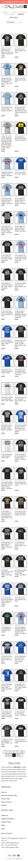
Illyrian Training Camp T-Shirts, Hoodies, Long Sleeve (21, 484)
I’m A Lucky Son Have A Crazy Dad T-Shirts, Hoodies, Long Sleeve (20, 513)
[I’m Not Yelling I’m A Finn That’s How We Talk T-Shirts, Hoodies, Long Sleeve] (7, 247)
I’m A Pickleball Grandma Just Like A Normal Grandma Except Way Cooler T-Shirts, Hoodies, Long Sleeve (6, 515)
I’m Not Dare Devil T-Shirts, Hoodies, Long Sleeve (20, 599)
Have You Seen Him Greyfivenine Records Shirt (20, 80)
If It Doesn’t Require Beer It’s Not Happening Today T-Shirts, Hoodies (7, 343)
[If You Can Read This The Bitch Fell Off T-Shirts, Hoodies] (7, 445)
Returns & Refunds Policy (9, 795)
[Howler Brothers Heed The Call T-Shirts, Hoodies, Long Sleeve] (7, 98)
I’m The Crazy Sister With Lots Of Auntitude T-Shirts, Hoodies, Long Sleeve (7, 313)
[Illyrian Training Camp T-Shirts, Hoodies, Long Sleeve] (21, 473)
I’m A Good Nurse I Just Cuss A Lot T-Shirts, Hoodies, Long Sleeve (20, 545)
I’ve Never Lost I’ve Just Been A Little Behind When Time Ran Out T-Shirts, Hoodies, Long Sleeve (21, 314)
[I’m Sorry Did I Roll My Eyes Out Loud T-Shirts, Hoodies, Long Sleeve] (21, 274)
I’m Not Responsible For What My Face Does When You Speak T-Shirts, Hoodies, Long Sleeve (21, 111)
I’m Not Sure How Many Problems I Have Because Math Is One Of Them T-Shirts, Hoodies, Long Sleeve (7, 229)
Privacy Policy (5, 799)
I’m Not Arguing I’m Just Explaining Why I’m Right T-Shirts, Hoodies (6, 630)
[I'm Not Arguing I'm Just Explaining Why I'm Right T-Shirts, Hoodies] (7, 618)
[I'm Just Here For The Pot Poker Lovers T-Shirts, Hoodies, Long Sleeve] (7, 647)
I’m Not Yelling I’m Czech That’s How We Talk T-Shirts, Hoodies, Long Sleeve (7, 286)
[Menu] (2, 7)
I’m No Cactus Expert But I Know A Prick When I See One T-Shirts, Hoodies (20, 659)
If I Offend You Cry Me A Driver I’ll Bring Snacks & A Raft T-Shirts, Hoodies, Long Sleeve (20, 343)
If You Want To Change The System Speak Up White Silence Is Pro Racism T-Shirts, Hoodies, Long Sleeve (7, 485)
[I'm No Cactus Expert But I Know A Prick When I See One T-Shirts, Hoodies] (21, 647)
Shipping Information (7, 819)
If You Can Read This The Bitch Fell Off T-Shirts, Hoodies (6, 456)
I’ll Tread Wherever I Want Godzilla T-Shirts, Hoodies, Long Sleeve (20, 138)
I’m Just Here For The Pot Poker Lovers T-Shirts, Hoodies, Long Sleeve (6, 659)
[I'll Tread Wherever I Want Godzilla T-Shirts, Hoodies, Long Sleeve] (21, 128)
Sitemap (3, 805)
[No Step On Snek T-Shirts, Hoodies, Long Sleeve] (21, 40)
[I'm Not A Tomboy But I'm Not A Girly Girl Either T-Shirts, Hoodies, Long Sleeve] (7, 675)
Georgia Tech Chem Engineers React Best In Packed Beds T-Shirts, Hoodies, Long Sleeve (6, 81)
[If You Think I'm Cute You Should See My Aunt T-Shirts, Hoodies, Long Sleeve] (21, 361)
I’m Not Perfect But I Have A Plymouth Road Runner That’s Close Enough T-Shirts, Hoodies (7, 601)
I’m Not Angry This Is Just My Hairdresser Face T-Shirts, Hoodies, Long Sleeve (21, 687)
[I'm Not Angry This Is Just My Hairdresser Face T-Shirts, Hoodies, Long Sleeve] (21, 675)
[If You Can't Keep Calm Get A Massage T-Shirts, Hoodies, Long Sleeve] (21, 388)
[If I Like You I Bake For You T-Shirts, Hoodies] (21, 163)
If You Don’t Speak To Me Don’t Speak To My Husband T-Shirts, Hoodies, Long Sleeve (20, 457)
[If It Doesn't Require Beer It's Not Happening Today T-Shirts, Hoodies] (7, 331)
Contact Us (4, 815)
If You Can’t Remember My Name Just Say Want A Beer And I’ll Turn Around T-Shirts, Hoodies (21, 428)
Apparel (5, 12)
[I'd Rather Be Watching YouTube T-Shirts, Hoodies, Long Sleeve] (7, 163)
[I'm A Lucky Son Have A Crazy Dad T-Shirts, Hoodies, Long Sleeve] (21, 502)
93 (10, 755)
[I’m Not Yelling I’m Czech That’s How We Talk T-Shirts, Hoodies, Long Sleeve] (7, 274)
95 (17, 755)
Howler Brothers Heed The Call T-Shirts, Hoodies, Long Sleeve (6, 109)
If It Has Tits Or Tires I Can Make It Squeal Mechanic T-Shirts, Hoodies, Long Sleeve (6, 428)
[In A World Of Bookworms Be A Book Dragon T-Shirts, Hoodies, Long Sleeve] (7, 561)
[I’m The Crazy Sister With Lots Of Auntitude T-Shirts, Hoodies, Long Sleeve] (7, 302)
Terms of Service (6, 802)
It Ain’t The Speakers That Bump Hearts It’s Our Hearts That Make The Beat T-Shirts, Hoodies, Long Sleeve (20, 630)
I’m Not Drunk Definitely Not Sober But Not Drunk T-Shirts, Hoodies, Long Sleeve (21, 572)
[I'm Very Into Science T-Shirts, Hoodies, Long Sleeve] (21, 731)
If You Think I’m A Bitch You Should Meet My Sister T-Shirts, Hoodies (7, 399)
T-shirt (14, 12)
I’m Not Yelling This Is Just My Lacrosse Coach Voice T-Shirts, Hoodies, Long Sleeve (6, 714)
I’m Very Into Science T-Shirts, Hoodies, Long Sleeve (21, 741)
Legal (3, 828)
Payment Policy (6, 822)
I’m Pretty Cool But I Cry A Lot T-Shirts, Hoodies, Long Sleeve (20, 713)
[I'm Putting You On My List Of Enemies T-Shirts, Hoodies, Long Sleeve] (7, 731)
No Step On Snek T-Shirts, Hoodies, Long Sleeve (20, 50)
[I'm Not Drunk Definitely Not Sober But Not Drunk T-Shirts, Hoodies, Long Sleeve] (21, 561)
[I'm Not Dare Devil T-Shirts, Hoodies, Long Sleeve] (21, 589)
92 (6, 755)
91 (23, 752)
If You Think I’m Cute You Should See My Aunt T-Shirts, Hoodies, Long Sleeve (21, 372)
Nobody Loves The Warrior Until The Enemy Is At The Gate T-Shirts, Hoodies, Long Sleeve (7, 52)
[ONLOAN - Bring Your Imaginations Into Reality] (13, 6)
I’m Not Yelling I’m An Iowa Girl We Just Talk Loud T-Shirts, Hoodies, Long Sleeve (21, 258)
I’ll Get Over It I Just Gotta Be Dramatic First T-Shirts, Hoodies (7, 371)
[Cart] (25, 6)
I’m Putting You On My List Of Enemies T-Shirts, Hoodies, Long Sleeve (7, 742)
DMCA (3, 825)
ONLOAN (17, 767)
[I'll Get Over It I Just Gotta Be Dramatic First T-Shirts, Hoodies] (7, 361)
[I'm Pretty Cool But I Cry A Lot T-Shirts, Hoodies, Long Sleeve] (21, 703)
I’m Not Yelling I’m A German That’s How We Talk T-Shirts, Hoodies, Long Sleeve (20, 201)
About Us (4, 792)
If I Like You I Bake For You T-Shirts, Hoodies (20, 173)
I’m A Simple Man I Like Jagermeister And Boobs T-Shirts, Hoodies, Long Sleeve (7, 545)
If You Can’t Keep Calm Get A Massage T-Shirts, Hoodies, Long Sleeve (21, 400)
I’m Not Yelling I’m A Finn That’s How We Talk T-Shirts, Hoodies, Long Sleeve (7, 258)
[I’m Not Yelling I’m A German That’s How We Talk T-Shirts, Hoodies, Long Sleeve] (21, 189)
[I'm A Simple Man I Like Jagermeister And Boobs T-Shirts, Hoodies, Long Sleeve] (7, 533)
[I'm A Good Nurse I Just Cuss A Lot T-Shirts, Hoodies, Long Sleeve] (21, 533)
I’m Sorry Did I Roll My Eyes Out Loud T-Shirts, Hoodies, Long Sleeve (20, 286)
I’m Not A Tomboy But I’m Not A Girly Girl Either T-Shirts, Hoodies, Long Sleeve (6, 687)
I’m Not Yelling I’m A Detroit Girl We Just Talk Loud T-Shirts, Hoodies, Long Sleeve (20, 229)
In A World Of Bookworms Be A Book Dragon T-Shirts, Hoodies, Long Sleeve (7, 572)
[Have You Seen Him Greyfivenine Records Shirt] (21, 69)
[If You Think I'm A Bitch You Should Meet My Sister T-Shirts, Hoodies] (7, 388)
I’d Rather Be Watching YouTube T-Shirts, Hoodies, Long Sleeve (7, 174)
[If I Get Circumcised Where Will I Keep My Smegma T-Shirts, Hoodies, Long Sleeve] (7, 189)
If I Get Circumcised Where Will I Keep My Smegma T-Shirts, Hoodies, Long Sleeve (6, 201)
